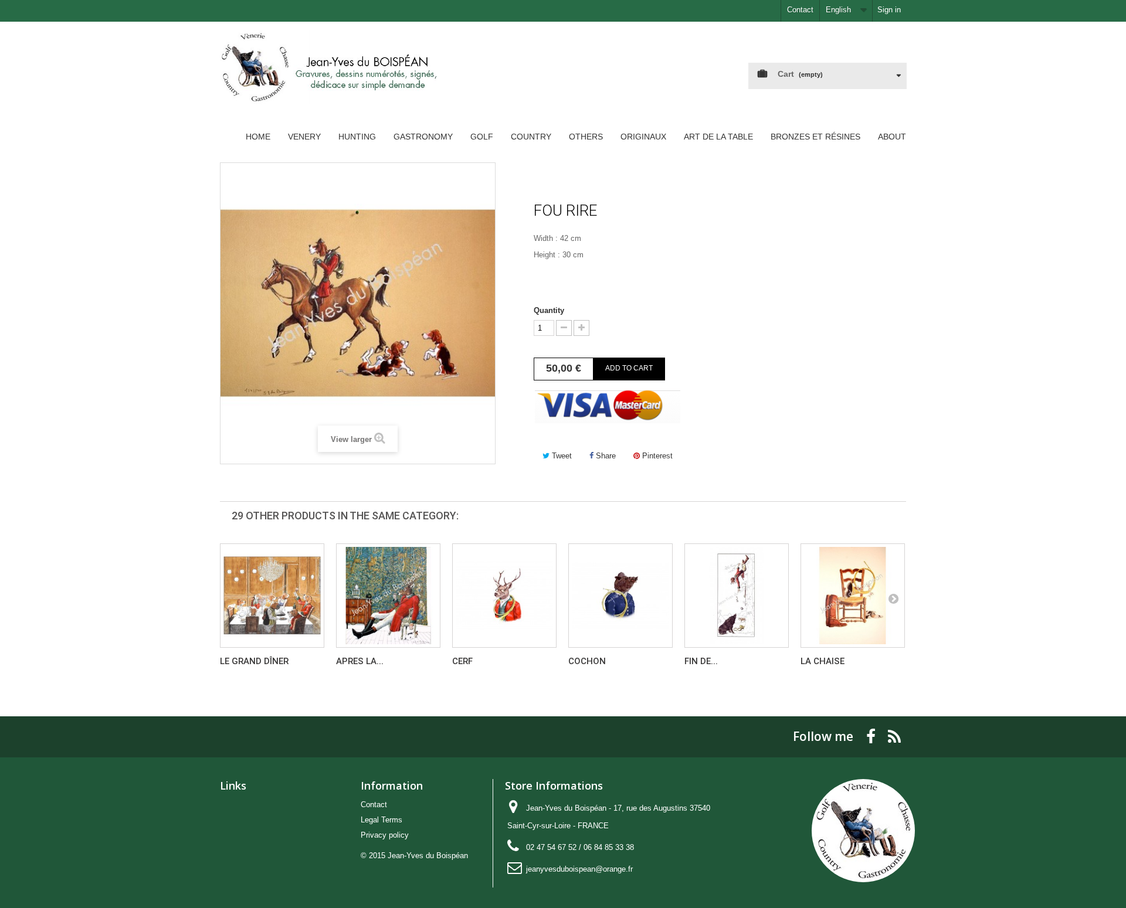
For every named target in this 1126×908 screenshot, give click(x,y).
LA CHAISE (822, 661)
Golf (481, 136)
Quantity (549, 310)
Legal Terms (381, 819)
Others (586, 136)
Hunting (357, 136)
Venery (304, 136)
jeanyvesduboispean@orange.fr (579, 869)
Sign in (889, 9)
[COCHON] (620, 595)
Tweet (561, 455)
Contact (800, 9)
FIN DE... (701, 661)
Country (531, 136)
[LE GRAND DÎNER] (272, 595)
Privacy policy (385, 835)
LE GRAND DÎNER (254, 661)
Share (604, 455)
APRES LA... (360, 661)
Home (258, 136)
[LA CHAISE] (853, 595)
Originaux (643, 136)
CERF (462, 661)
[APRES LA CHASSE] (388, 595)
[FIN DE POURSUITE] (736, 595)
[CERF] (504, 595)
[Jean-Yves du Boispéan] (328, 76)
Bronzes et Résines (815, 136)
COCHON (587, 661)
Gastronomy (423, 136)
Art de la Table (718, 136)
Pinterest (656, 455)
